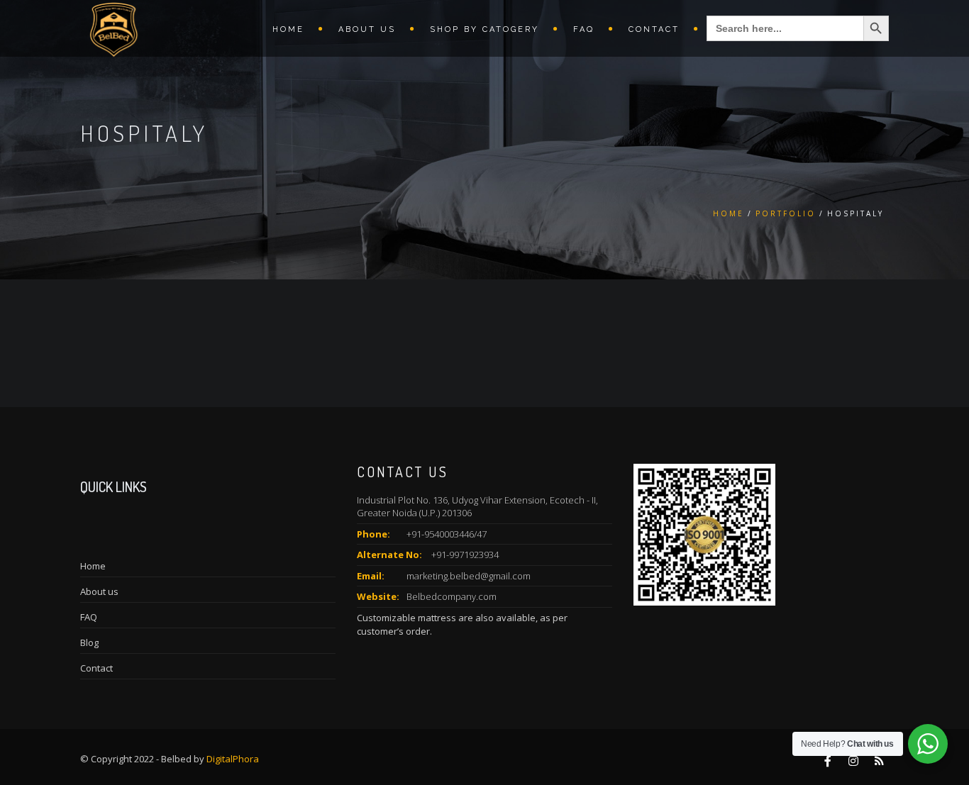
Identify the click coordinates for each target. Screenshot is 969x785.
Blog (89, 642)
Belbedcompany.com (451, 596)
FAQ (583, 29)
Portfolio (785, 213)
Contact (654, 29)
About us (367, 29)
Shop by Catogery (484, 29)
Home (288, 29)
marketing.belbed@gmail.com (468, 575)
